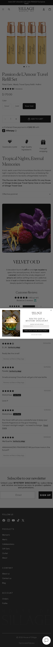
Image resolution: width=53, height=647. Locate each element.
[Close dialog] (51, 310)
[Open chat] (46, 640)
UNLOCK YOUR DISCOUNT (36, 331)
